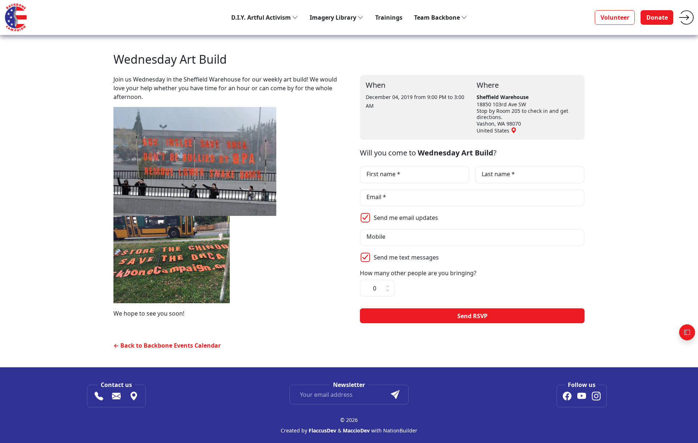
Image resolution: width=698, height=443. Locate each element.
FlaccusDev (322, 430)
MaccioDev (356, 430)
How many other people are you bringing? (418, 273)
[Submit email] (395, 394)
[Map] (133, 397)
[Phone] (99, 397)
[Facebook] (567, 397)
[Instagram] (596, 397)
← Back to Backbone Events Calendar (167, 345)
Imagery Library (334, 17)
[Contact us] (116, 397)
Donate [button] (657, 17)
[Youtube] (581, 397)
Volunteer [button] (615, 17)
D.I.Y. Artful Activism (261, 17)
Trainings (388, 17)
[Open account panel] (687, 332)
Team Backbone (437, 17)
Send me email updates (406, 218)
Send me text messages (406, 257)
